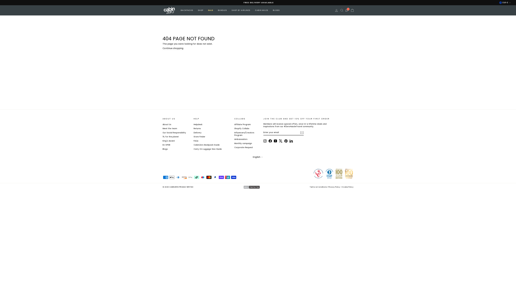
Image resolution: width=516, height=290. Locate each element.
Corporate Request (243, 147)
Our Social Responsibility (174, 132)
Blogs (276, 10)
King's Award (169, 141)
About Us (167, 124)
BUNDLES (222, 10)
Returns (197, 128)
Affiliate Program (242, 124)
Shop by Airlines (241, 10)
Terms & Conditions (318, 187)
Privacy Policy (334, 187)
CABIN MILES (261, 10)
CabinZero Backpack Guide (207, 145)
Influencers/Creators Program (244, 134)
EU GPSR (166, 145)
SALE (210, 10)
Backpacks (187, 10)
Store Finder (199, 136)
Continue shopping (173, 48)
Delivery (197, 132)
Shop (200, 10)
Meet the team (170, 128)
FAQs (196, 141)
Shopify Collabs (241, 128)
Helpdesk (198, 124)
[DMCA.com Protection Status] (251, 187)
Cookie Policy (347, 187)
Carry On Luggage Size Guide (208, 149)
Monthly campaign (243, 143)
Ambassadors (240, 139)
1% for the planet (171, 136)
